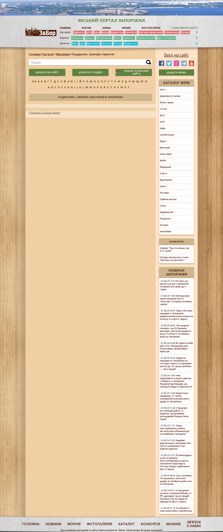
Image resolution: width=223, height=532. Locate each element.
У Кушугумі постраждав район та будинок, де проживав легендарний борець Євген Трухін (174, 413)
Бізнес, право (167, 102)
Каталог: (65, 32)
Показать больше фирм (44, 112)
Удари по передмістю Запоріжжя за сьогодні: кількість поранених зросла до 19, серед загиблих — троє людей (176, 363)
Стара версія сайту (184, 27)
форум (74, 524)
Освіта (163, 173)
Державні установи (170, 96)
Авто (162, 89)
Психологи (131, 32)
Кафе (96, 32)
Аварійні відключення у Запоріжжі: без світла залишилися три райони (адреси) (175, 444)
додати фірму (176, 72)
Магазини (63, 54)
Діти (89, 32)
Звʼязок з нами (194, 524)
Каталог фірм (176, 82)
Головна (35, 54)
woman (173, 524)
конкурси (150, 524)
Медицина (165, 166)
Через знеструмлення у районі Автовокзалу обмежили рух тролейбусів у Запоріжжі (175, 429)
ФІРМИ (126, 27)
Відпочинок (166, 179)
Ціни (82, 43)
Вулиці (117, 37)
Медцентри (117, 32)
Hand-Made (165, 231)
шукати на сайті (47, 72)
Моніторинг (93, 43)
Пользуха (107, 43)
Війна (75, 43)
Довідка (89, 37)
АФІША (106, 27)
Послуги (185, 32)
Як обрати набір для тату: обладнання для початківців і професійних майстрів (176, 347)
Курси (163, 141)
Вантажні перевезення (150, 32)
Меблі (163, 160)
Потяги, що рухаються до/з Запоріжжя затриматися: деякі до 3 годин (174, 285)
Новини (53, 524)
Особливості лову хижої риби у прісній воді (176, 509)
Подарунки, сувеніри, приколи (93, 54)
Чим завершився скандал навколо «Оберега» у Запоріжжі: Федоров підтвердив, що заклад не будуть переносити (176, 381)
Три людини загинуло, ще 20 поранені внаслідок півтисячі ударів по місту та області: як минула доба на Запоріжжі (175, 331)
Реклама (164, 192)
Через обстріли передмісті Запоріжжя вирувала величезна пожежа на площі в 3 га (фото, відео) (176, 314)
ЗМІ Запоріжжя (104, 37)
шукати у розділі (90, 72)
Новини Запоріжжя (176, 272)
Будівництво (167, 212)
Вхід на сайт (176, 55)
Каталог (48, 54)
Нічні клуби (166, 154)
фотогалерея (99, 524)
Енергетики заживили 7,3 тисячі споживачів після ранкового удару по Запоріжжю (174, 397)
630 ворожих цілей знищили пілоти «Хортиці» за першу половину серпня (176, 300)
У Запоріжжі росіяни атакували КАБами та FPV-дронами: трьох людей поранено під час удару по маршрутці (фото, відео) (175, 496)
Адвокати (79, 32)
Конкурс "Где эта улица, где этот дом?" (174, 249)
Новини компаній (146, 37)
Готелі (163, 108)
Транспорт (128, 37)
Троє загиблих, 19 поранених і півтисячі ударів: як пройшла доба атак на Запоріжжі (176, 479)
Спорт (163, 205)
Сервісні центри (168, 199)
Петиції (118, 43)
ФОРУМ (86, 27)
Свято (163, 186)
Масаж (105, 32)
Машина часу (131, 43)
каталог (126, 524)
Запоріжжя (77, 37)
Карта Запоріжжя (166, 37)
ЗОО (162, 121)
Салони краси (172, 32)
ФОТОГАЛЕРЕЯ (151, 27)
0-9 (34, 81)
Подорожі (165, 218)
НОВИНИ (65, 27)
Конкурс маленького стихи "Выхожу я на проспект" (174, 259)
